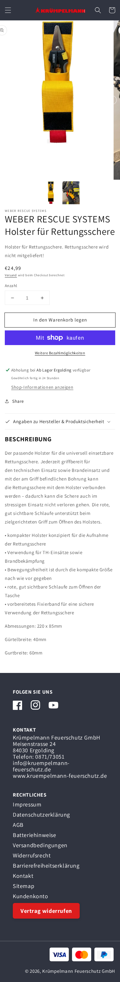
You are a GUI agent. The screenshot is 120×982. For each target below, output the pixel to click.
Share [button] (18, 401)
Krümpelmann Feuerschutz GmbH (78, 971)
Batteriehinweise (34, 835)
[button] (8, 10)
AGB (18, 824)
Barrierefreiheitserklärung (46, 865)
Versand (11, 275)
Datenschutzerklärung (41, 814)
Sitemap (23, 886)
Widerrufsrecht (32, 855)
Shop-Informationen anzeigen (42, 387)
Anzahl (11, 285)
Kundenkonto (30, 896)
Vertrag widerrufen (46, 910)
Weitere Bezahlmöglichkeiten (60, 352)
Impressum (27, 804)
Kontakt (23, 875)
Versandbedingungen (40, 845)
